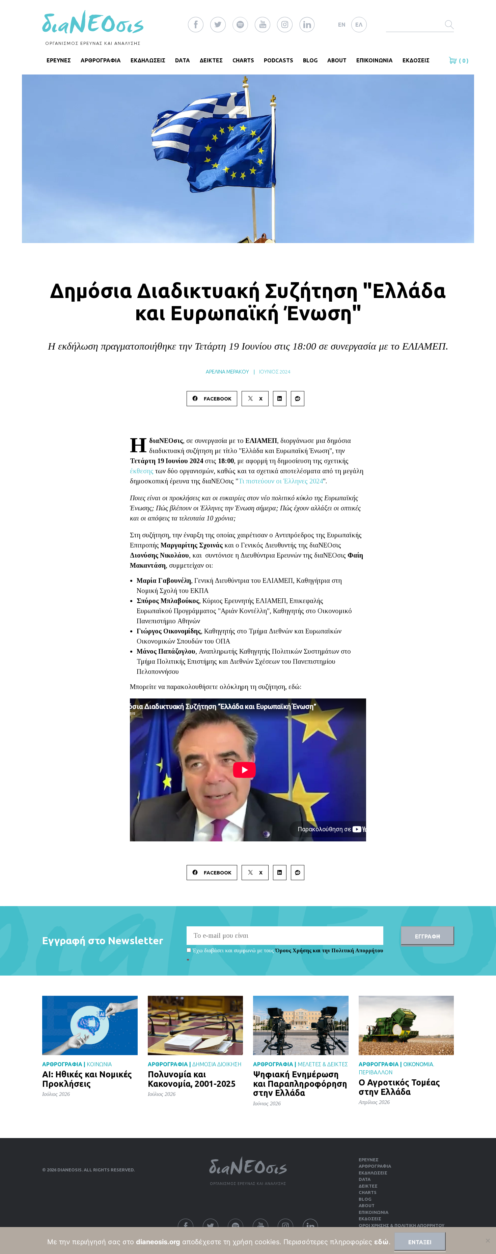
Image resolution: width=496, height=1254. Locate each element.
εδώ (381, 1242)
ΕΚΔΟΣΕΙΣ (416, 60)
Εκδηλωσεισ (148, 60)
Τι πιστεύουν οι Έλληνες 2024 (280, 481)
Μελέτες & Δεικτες (323, 1064)
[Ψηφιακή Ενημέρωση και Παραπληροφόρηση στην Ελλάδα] (301, 1025)
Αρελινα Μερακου (227, 372)
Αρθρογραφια (101, 60)
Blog (310, 60)
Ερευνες (369, 1159)
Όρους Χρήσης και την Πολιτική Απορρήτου (329, 950)
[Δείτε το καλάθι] (454, 60)
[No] (487, 1240)
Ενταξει (420, 1242)
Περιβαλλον (375, 1072)
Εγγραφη (427, 936)
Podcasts (278, 60)
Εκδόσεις (370, 1218)
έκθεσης (142, 471)
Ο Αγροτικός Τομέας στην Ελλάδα (399, 1087)
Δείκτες (368, 1186)
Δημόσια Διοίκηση (216, 1064)
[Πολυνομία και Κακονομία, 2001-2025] (195, 1025)
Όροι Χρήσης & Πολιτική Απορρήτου (401, 1225)
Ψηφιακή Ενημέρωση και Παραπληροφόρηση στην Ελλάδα (300, 1084)
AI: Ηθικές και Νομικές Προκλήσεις (87, 1079)
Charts (243, 60)
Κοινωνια (99, 1064)
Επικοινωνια (374, 60)
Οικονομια (418, 1064)
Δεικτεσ (211, 60)
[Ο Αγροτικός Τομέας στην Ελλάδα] (406, 1025)
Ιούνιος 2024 (274, 372)
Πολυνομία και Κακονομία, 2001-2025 (192, 1079)
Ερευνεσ (59, 60)
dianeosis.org (158, 1242)
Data (182, 60)
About (337, 60)
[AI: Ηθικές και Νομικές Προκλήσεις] (90, 1025)
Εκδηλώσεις (373, 1172)
